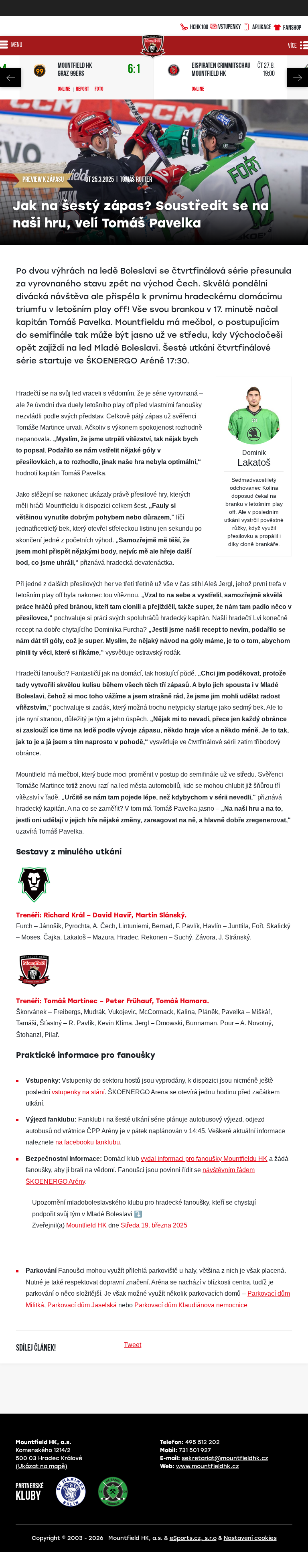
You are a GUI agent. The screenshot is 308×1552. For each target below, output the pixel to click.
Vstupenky (229, 26)
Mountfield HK (86, 1225)
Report (82, 89)
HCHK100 (199, 26)
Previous (10, 77)
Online (64, 89)
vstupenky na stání (78, 1092)
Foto (99, 89)
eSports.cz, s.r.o (193, 1538)
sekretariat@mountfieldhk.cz (225, 1458)
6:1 (134, 69)
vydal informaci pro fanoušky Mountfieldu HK (204, 1158)
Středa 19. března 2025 (154, 1225)
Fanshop (292, 27)
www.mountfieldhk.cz (207, 1466)
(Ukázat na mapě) (41, 1466)
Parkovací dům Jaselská (82, 1305)
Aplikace (261, 26)
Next (297, 77)
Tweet (132, 1344)
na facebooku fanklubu (87, 1142)
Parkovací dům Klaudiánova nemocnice (190, 1305)
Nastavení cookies (250, 1538)
